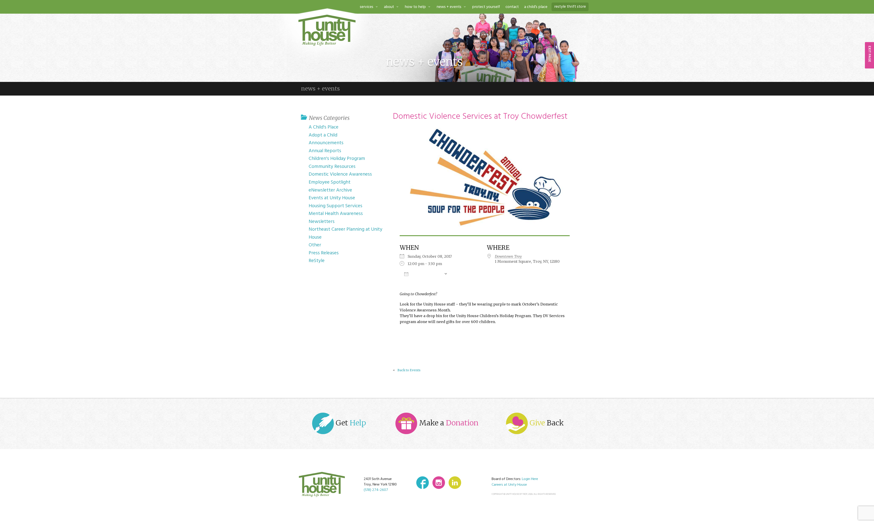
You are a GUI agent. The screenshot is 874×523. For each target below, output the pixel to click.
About (389, 7)
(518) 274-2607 (376, 490)
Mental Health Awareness (336, 214)
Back (547, 422)
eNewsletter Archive (330, 190)
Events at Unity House (332, 198)
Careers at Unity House (509, 485)
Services (366, 7)
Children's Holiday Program (337, 159)
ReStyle (317, 261)
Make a (447, 422)
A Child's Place (323, 127)
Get (350, 422)
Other (315, 245)
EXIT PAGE (869, 54)
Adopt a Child (323, 135)
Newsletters (322, 222)
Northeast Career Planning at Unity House (345, 233)
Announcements (326, 143)
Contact (512, 7)
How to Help (415, 7)
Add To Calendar (426, 274)
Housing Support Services (335, 206)
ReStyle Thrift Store (570, 6)
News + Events (449, 7)
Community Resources (332, 167)
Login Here (530, 479)
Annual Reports (325, 151)
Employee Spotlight (330, 182)
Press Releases (324, 253)
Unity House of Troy (327, 30)
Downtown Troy (508, 256)
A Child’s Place (535, 7)
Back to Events (408, 370)
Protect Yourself (486, 7)
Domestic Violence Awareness (340, 174)
